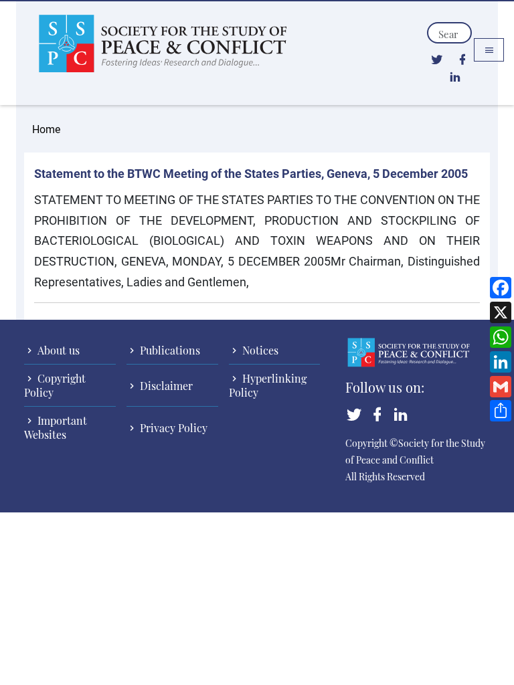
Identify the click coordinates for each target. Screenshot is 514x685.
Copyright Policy (55, 385)
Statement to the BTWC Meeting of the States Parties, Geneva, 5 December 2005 (251, 173)
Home (46, 129)
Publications (168, 350)
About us (57, 350)
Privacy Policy (172, 428)
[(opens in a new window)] (436, 59)
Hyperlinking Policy (268, 385)
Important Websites (55, 427)
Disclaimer (165, 386)
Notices (259, 350)
